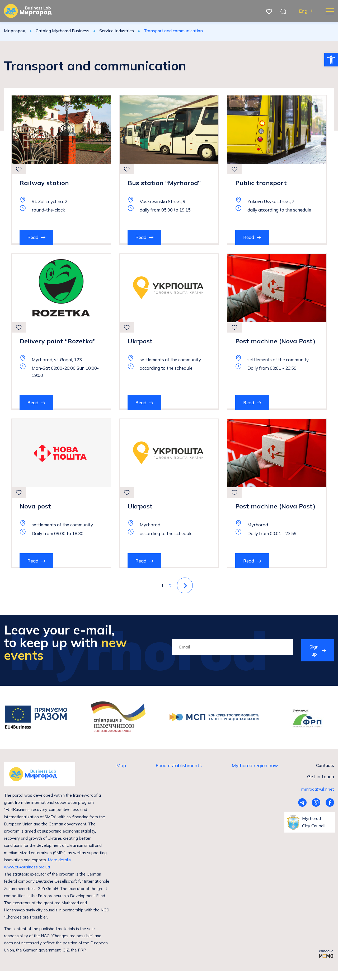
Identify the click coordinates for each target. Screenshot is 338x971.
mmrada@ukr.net (317, 789)
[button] (331, 59)
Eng (303, 11)
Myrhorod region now (255, 765)
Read (32, 237)
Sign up (313, 650)
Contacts (325, 765)
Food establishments (179, 765)
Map (121, 765)
